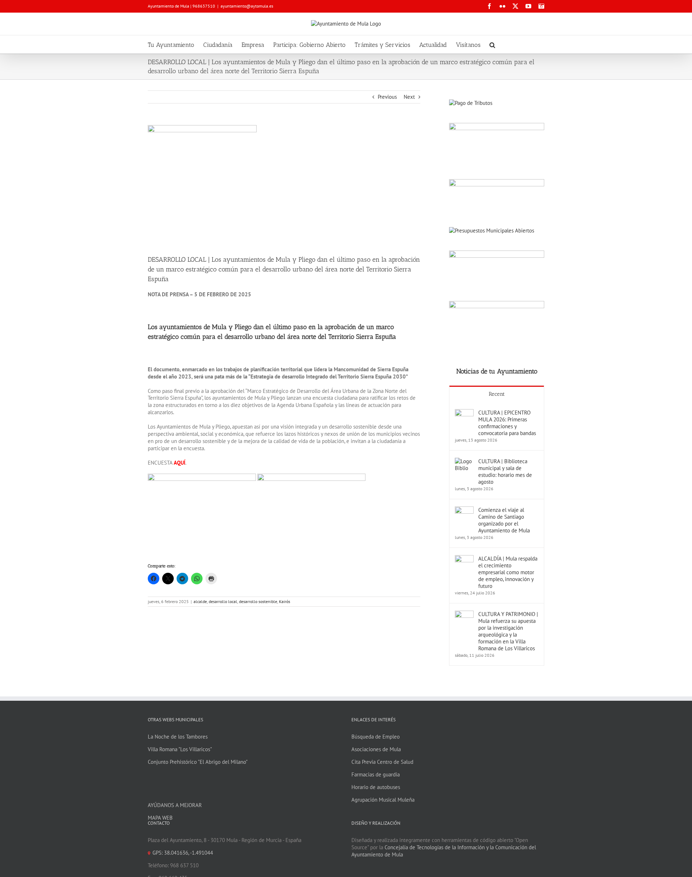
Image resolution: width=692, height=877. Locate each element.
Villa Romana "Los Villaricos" (180, 749)
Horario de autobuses (375, 787)
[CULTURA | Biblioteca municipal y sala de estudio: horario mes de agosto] (464, 461)
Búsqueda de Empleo (375, 736)
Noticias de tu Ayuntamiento (496, 371)
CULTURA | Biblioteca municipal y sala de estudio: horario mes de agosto (505, 471)
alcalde (200, 601)
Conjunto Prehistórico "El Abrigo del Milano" (198, 761)
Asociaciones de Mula (376, 749)
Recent (497, 394)
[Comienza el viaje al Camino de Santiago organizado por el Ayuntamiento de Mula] (464, 509)
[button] (492, 44)
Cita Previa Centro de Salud (382, 761)
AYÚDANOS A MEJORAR (175, 805)
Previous (387, 96)
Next (409, 96)
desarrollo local (223, 601)
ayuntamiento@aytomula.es (247, 6)
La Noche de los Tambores (178, 736)
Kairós (284, 601)
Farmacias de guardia (375, 774)
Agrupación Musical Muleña (382, 799)
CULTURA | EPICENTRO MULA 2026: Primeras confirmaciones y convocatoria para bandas (507, 423)
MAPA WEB (160, 817)
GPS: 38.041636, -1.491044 (182, 852)
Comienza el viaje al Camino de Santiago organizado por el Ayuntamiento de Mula (504, 520)
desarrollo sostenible (258, 601)
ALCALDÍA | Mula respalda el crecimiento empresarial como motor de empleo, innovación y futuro (507, 572)
